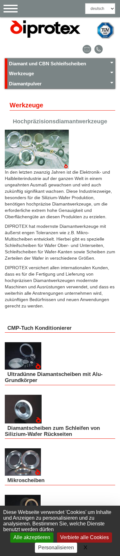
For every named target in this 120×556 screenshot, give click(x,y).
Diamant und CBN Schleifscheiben (47, 63)
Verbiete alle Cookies (84, 537)
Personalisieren (56, 547)
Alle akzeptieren (31, 537)
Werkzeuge (21, 73)
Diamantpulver (25, 83)
